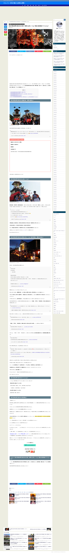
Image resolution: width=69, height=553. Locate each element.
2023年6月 (55, 142)
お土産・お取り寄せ (44, 5)
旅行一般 (39, 5)
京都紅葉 (55, 235)
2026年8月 (55, 71)
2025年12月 (55, 86)
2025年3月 (55, 103)
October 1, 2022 (23, 135)
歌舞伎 (54, 276)
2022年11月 (55, 155)
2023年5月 (55, 144)
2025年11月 (55, 88)
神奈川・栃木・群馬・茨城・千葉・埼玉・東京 (59, 288)
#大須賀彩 (41, 352)
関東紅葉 (55, 305)
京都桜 (54, 233)
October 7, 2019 (21, 286)
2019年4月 (55, 202)
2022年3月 (55, 170)
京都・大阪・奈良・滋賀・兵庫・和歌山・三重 (59, 231)
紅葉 (24, 5)
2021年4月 (55, 189)
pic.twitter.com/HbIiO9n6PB (34, 133)
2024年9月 (55, 114)
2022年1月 (55, 174)
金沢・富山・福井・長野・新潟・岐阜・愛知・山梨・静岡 (20, 492)
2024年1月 (55, 129)
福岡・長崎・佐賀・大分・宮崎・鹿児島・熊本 (59, 291)
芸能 (33, 5)
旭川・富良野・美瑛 (56, 263)
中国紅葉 (55, 221)
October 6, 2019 (21, 356)
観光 (30, 5)
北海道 (28, 5)
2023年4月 (55, 146)
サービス (55, 215)
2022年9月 (55, 159)
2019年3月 (55, 204)
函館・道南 (55, 237)
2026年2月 (55, 82)
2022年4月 (55, 168)
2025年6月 (55, 97)
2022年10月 (55, 157)
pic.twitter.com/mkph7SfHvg (23, 216)
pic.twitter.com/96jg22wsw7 (24, 283)
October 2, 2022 (23, 219)
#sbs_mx (17, 216)
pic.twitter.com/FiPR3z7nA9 (37, 317)
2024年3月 (55, 125)
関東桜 (54, 303)
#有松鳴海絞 (38, 352)
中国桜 (54, 219)
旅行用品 (55, 261)
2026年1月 (55, 84)
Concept (55, 45)
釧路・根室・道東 (56, 301)
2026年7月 (55, 73)
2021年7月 (55, 183)
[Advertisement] (34, 12)
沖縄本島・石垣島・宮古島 (57, 278)
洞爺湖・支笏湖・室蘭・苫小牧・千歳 (58, 280)
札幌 (54, 265)
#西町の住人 (34, 352)
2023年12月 (55, 131)
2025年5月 (55, 99)
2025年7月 (55, 95)
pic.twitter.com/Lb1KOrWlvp (33, 339)
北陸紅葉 (55, 246)
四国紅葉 (55, 250)
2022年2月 (55, 172)
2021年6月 (55, 185)
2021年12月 (55, 176)
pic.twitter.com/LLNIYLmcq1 (16, 307)
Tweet (5, 27)
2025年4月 (55, 101)
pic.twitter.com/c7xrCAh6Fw (28, 326)
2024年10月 (55, 112)
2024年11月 (55, 110)
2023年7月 (55, 140)
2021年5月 (55, 187)
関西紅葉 (55, 309)
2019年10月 (55, 198)
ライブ (54, 217)
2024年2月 (55, 127)
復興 (35, 5)
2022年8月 (55, 161)
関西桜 (54, 307)
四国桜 (54, 248)
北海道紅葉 (55, 244)
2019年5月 (55, 200)
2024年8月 (55, 116)
